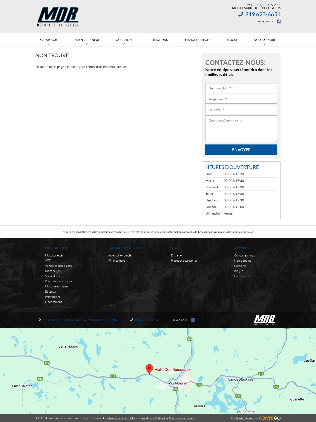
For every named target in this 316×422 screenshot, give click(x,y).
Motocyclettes (54, 255)
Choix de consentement (182, 418)
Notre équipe (242, 260)
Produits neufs (57, 248)
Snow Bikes (52, 276)
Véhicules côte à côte (58, 265)
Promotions (52, 296)
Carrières (240, 265)
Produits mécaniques (58, 281)
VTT (48, 260)
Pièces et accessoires (184, 260)
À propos (241, 248)
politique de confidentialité (121, 418)
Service (177, 248)
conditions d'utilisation (155, 418)
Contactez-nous (244, 255)
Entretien (177, 255)
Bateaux (50, 291)
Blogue (238, 271)
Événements (242, 276)
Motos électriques (57, 286)
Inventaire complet (120, 255)
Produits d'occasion (125, 248)
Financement (53, 302)
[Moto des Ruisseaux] (58, 17)
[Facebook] (279, 21)
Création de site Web (242, 418)
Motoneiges (53, 271)
